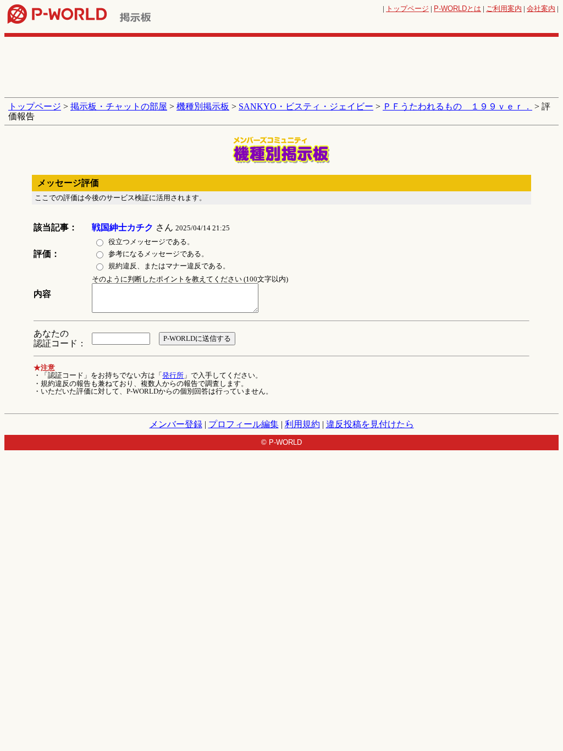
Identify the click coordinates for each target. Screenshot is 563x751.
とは (457, 8)
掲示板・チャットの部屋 (118, 106)
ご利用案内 (504, 8)
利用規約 (302, 424)
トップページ (407, 8)
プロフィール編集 (243, 424)
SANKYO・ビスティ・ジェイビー (306, 106)
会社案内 (541, 8)
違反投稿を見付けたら (370, 424)
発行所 (173, 375)
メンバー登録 (176, 424)
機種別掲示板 (202, 106)
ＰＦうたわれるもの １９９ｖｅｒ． (457, 106)
